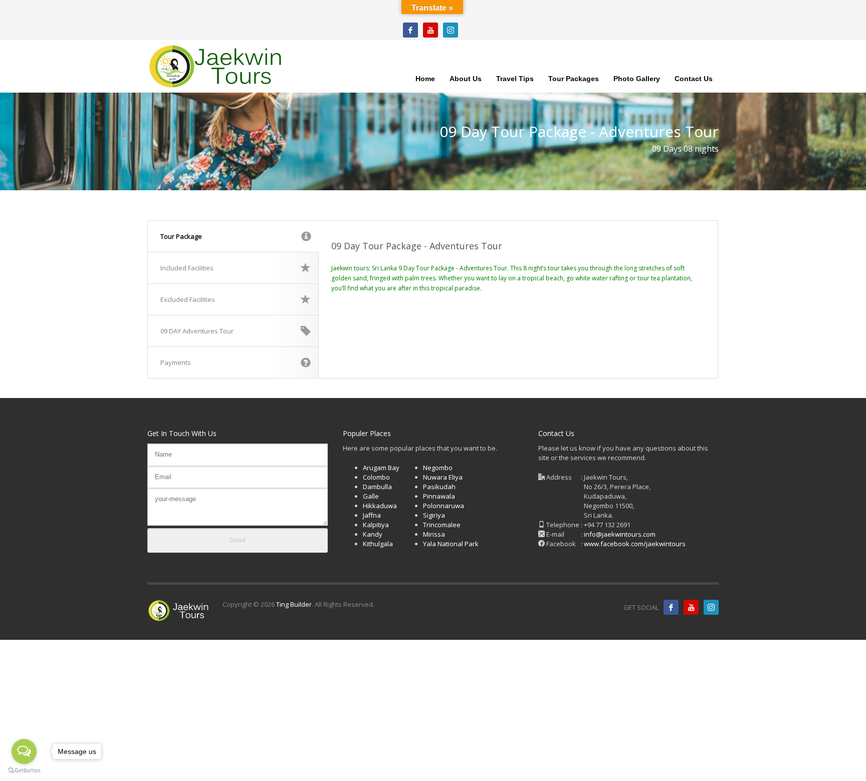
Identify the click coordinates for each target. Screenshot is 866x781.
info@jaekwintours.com (620, 534)
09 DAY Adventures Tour (197, 330)
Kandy (372, 534)
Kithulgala (378, 543)
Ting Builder (293, 604)
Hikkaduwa (380, 505)
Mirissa (434, 534)
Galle (371, 496)
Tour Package (181, 236)
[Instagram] (450, 30)
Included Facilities (186, 267)
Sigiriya (434, 515)
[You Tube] (430, 30)
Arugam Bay (381, 467)
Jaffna (372, 515)
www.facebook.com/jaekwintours (635, 543)
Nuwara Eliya (443, 477)
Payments (175, 362)
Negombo (438, 467)
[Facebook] (410, 30)
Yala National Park (451, 543)
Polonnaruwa (443, 505)
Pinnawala (439, 496)
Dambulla (377, 486)
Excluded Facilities (187, 299)
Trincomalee (442, 524)
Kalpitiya (376, 524)
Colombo (376, 477)
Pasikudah (439, 486)
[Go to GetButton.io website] (24, 770)
